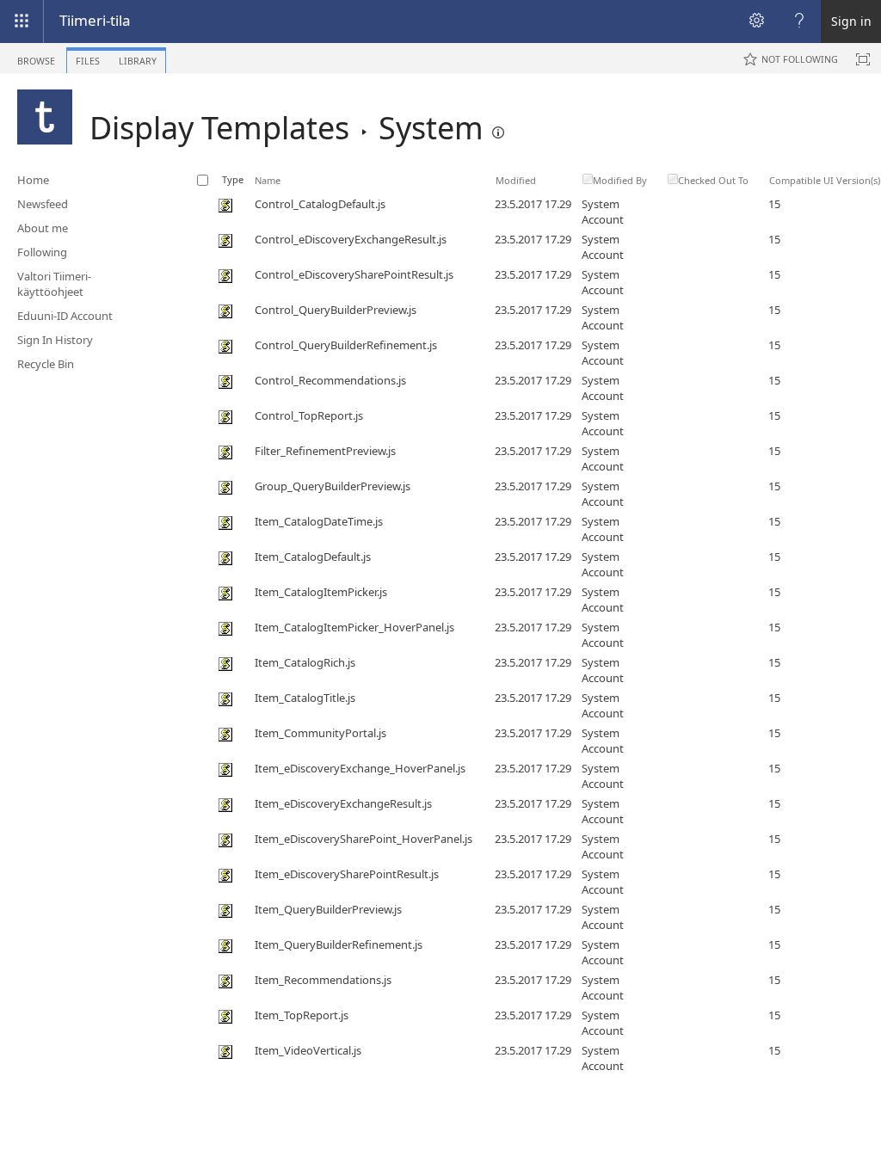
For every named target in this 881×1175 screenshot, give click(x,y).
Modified (516, 180)
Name (267, 180)
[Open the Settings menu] (756, 21)
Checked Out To (713, 180)
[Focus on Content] (863, 59)
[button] (498, 132)
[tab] (36, 57)
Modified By (620, 180)
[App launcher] (21, 21)
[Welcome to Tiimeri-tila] (44, 117)
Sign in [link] (851, 21)
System (431, 128)
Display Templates (219, 128)
